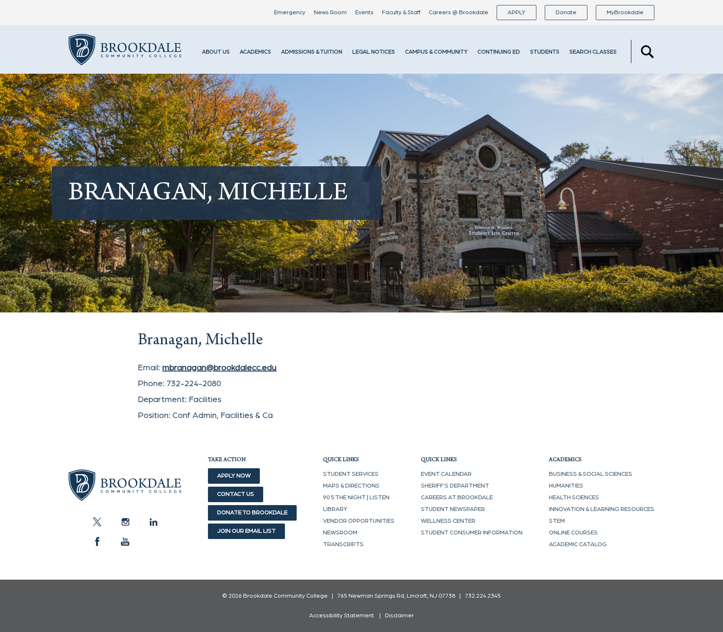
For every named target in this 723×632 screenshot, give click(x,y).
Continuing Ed (498, 52)
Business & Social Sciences (590, 474)
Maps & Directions (351, 486)
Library (335, 509)
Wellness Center (448, 521)
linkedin (153, 521)
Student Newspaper (453, 509)
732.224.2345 (483, 596)
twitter (97, 521)
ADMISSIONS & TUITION (311, 52)
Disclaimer (399, 616)
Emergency (289, 12)
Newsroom (340, 533)
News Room (330, 12)
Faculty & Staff (401, 12)
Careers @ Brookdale (458, 12)
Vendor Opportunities (359, 521)
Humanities (566, 486)
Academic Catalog (578, 544)
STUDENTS (544, 52)
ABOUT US (216, 52)
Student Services (351, 474)
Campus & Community (436, 52)
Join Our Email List (246, 531)
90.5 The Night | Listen (356, 497)
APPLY (517, 12)
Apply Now (234, 476)
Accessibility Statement (341, 616)
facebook (97, 541)
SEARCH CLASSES (593, 52)
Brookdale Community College (125, 51)
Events (364, 12)
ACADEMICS (255, 52)
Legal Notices (373, 52)
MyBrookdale (625, 12)
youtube (125, 541)
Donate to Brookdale (252, 513)
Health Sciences (574, 497)
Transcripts (343, 544)
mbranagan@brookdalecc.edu (219, 368)
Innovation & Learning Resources (601, 509)
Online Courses (573, 533)
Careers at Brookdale (457, 497)
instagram (125, 521)
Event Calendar (446, 474)
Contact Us (235, 494)
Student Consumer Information (472, 533)
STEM (557, 521)
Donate (566, 12)
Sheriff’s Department (455, 486)
